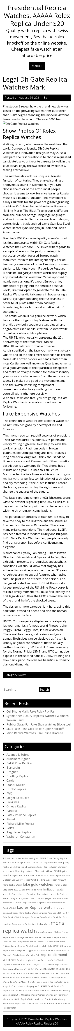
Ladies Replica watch (36, 907)
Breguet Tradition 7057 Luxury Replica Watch (31, 875)
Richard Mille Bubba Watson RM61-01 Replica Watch (27, 973)
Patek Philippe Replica (21, 815)
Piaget (10, 819)
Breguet (12, 772)
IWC (9, 793)
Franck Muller (15, 785)
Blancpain (13, 768)
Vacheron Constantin (20, 837)
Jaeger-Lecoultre (17, 798)
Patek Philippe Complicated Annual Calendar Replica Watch (31, 941)
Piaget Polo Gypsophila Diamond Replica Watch (39, 950)
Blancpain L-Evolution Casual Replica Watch (36, 867)
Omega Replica (16, 806)
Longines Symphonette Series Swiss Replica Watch (26, 924)
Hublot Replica (16, 789)
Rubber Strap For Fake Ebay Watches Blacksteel (38, 724)
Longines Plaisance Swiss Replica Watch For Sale (44, 917)
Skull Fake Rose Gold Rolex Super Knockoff (35, 729)
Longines (12, 802)
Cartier (11, 780)
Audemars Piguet (18, 759)
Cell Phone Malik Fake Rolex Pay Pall (30, 711)
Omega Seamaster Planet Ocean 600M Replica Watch (42, 937)
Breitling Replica (17, 776)
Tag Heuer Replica (18, 832)
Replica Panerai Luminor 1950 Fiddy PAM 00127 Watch (28, 964)
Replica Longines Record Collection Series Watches (41, 960)
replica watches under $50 (55, 968)
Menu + (37, 66)
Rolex (22, 675)
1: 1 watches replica (12, 858)
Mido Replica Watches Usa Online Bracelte (34, 733)
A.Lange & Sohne (17, 755)
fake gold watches (38, 884)
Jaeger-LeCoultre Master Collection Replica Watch (26, 894)
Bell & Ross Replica (19, 763)
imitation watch (54, 889)
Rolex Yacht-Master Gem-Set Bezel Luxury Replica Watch (36, 982)
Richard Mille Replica (20, 824)
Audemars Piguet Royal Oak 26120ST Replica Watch (33, 862)
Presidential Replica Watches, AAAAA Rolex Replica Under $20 (37, 15)
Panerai (11, 811)
